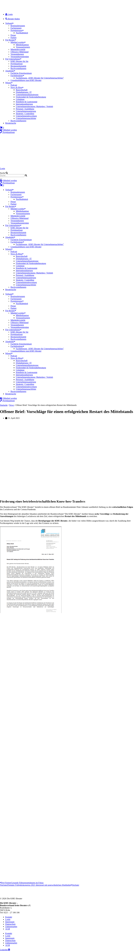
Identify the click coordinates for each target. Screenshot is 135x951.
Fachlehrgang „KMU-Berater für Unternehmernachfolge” (40, 78)
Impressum (9, 922)
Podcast (14, 85)
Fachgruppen (16, 28)
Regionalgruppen (18, 26)
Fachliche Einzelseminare (21, 73)
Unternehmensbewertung (26, 116)
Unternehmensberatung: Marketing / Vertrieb (34, 106)
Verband (8, 23)
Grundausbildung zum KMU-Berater (26, 80)
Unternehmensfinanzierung (27, 94)
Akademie (9, 71)
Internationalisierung (24, 104)
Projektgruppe (16, 30)
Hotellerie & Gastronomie (26, 102)
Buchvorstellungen (18, 68)
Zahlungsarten (11, 926)
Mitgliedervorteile (18, 49)
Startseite (4, 405)
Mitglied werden (17, 42)
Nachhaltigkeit (22, 33)
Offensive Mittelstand (19, 52)
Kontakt (8, 917)
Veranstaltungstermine (20, 56)
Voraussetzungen (23, 47)
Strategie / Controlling (25, 113)
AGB (7, 929)
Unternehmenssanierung (26, 111)
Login (2, 168)
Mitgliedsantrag (22, 45)
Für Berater (10, 40)
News (11, 405)
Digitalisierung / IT (24, 92)
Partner (13, 37)
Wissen (8, 83)
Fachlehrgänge (17, 75)
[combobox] (12, 175)
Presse (13, 35)
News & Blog (16, 87)
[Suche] (1, 178)
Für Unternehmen (12, 59)
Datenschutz (10, 924)
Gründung (20, 99)
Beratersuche (10, 123)
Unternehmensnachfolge (26, 118)
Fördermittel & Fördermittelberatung (31, 97)
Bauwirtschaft (21, 90)
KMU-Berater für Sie (19, 61)
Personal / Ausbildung (25, 109)
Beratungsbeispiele (18, 66)
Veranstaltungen (17, 54)
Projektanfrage (17, 64)
